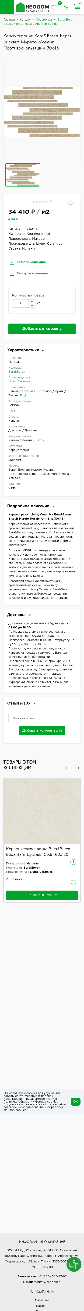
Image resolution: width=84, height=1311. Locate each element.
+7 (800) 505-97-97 (52, 1276)
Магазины (42, 1300)
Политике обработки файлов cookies (31, 1101)
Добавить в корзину (42, 329)
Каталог (42, 1306)
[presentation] (67, 768)
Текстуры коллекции (32, 273)
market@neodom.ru (47, 1282)
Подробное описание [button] (28, 506)
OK (75, 1101)
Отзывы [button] (18, 703)
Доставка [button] (16, 615)
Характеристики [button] (23, 350)
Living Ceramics (19, 381)
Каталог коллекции (31, 262)
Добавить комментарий (42, 730)
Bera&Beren (16, 371)
